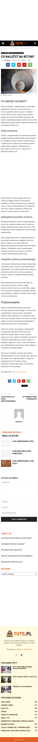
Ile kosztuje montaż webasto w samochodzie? (16, 538)
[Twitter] (22, 655)
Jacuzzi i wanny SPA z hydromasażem (15, 727)
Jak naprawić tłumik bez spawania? (13, 544)
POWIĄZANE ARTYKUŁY (12, 432)
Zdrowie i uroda (7, 705)
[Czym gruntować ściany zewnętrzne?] (6, 453)
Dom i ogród (4, 53)
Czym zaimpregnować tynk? (23, 441)
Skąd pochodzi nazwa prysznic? (11, 562)
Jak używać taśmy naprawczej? (11, 550)
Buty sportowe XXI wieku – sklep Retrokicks (23, 667)
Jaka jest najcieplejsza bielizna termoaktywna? (17, 556)
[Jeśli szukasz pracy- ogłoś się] (6, 679)
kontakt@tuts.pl (26, 649)
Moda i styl (5, 718)
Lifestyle (4, 708)
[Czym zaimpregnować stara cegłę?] (6, 463)
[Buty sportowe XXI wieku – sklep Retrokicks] (6, 669)
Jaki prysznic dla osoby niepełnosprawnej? (8, 399)
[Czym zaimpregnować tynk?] (6, 443)
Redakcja (7, 60)
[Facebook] (16, 655)
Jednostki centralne (9, 715)
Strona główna (5, 48)
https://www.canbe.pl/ (19, 372)
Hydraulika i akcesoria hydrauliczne (15, 731)
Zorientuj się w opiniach (22, 687)
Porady (4, 712)
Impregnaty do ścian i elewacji (16, 53)
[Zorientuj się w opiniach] (6, 689)
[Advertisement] (19, 20)
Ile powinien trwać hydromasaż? (29, 398)
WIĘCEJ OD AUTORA (10, 436)
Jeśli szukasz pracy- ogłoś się (25, 677)
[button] (35, 43)
